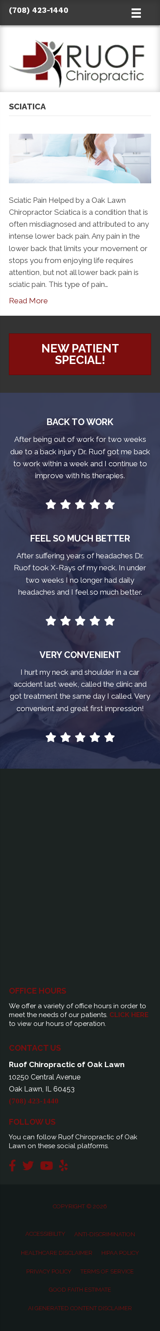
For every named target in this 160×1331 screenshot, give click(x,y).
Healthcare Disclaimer (56, 1253)
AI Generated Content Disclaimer (80, 1308)
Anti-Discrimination (104, 1234)
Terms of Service (107, 1271)
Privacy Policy (49, 1271)
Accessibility (45, 1233)
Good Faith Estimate (80, 1289)
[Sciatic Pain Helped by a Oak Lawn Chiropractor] (80, 157)
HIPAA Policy (120, 1253)
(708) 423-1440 (38, 10)
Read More (28, 300)
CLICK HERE (128, 1015)
